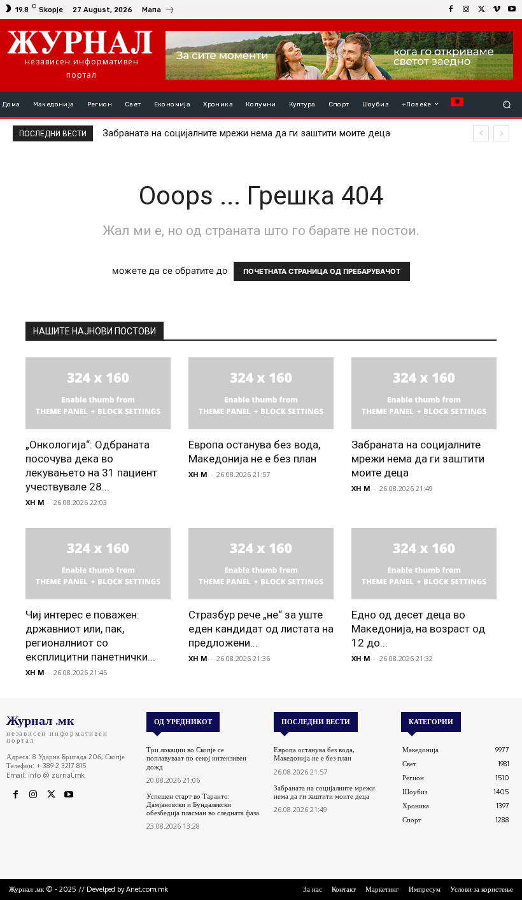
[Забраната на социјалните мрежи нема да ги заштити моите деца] (424, 393)
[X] (481, 9)
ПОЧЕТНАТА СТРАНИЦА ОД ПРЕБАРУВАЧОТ (321, 271)
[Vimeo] (496, 9)
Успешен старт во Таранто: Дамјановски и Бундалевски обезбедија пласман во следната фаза (202, 804)
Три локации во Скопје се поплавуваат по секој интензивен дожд (196, 758)
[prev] (481, 133)
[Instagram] (466, 9)
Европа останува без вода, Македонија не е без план (314, 753)
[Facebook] (450, 9)
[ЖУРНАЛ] (80, 41)
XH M (35, 502)
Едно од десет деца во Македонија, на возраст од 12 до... (418, 628)
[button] (507, 104)
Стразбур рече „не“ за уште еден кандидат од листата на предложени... (261, 628)
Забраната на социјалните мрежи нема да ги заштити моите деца (246, 133)
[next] (501, 133)
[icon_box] (158, 11)
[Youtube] (511, 9)
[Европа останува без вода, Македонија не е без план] (261, 393)
